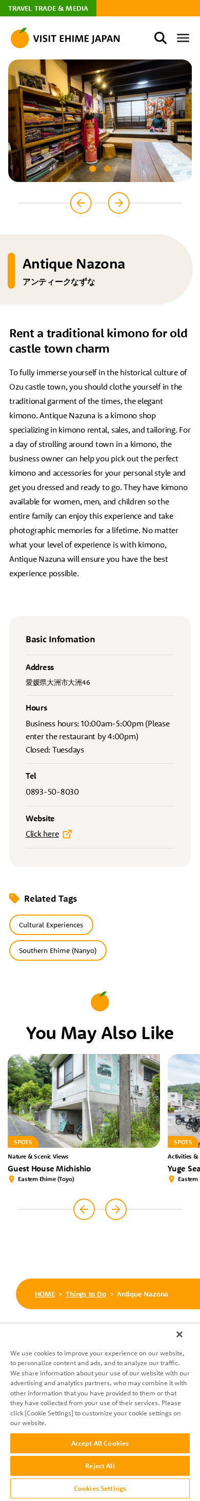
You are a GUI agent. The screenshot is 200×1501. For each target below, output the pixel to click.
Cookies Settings (100, 1488)
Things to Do (86, 1294)
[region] (100, 1412)
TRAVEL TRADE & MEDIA (48, 8)
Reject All (99, 1466)
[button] (92, 169)
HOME (45, 1294)
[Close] (179, 1334)
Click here (42, 833)
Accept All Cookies (100, 1443)
